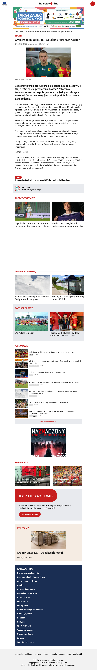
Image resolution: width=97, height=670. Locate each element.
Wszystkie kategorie (25, 642)
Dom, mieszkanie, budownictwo (31, 577)
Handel (20, 585)
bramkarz (66, 180)
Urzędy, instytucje (25, 634)
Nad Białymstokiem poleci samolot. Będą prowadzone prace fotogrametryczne (32, 298)
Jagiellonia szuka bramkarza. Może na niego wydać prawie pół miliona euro (32, 224)
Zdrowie (20, 638)
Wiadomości (30, 31)
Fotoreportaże (24, 308)
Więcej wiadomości (47, 421)
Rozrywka (21, 622)
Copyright (33, 663)
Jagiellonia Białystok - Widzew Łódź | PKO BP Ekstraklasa (64, 334)
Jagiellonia (57, 180)
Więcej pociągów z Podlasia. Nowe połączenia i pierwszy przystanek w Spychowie (51, 412)
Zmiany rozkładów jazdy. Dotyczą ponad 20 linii (68, 298)
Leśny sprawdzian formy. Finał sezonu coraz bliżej (48, 402)
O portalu (19, 654)
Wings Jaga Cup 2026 (25, 333)
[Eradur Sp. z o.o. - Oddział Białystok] (48, 540)
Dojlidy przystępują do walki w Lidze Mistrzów (47, 372)
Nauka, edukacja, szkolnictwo (30, 610)
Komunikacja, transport (27, 593)
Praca (46, 654)
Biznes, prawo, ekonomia (28, 573)
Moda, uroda (22, 601)
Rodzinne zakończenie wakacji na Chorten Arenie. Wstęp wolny (54, 382)
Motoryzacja (22, 605)
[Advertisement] (48, 248)
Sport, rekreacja (24, 626)
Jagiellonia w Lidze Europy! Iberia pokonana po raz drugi (51, 352)
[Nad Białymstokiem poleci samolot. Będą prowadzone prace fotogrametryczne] (32, 285)
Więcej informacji (24, 557)
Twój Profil (77, 654)
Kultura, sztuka (23, 597)
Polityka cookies (57, 660)
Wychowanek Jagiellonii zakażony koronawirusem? (56, 31)
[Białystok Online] (48, 3)
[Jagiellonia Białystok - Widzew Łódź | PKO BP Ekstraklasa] (67, 321)
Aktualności (33, 396)
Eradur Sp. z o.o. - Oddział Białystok (40, 552)
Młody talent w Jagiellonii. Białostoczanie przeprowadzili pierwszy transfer (66, 224)
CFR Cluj (48, 180)
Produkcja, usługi (25, 614)
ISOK (69, 654)
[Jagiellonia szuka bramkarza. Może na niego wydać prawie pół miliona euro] (32, 211)
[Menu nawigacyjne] (92, 3)
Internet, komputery (26, 589)
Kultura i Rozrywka (34, 366)
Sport (37, 31)
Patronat (38, 654)
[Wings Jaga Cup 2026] (31, 321)
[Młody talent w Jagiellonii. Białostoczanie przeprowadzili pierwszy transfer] (69, 211)
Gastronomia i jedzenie (27, 581)
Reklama (21, 618)
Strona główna (19, 31)
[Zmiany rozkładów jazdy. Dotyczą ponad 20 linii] (69, 285)
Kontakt (54, 654)
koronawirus (39, 180)
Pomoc (62, 654)
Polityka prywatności (41, 660)
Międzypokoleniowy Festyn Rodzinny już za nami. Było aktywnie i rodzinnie (55, 362)
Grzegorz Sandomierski (24, 180)
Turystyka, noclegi (25, 630)
